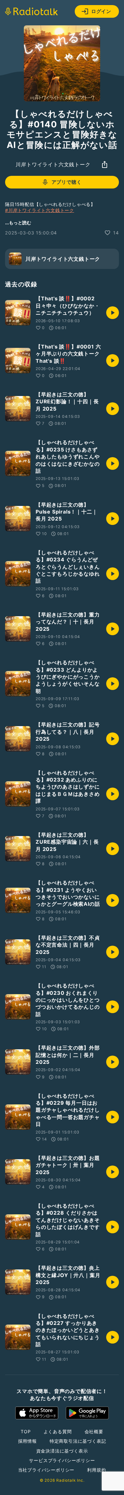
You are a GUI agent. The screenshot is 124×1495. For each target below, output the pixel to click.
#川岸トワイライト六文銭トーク (39, 210)
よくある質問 (58, 1431)
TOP (26, 1431)
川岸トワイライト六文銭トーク (53, 164)
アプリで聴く (67, 182)
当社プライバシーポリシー (46, 1470)
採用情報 (27, 1441)
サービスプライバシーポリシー (62, 1460)
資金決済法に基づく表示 (62, 1450)
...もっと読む (18, 222)
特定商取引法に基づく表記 (78, 1441)
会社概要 (94, 1431)
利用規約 (96, 1470)
